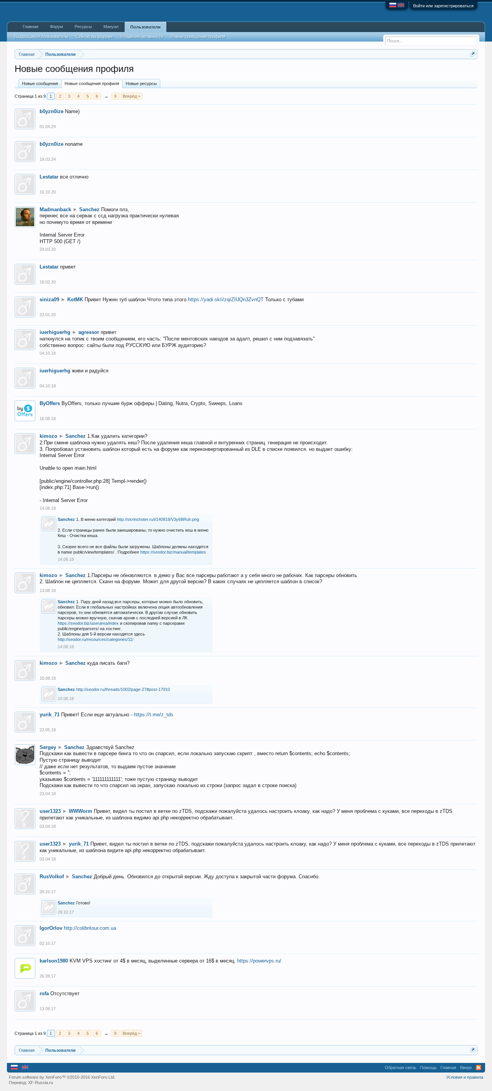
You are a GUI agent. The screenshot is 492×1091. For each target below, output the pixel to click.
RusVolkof (52, 876)
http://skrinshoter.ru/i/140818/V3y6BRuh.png (158, 519)
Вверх (466, 1067)
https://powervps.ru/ (259, 961)
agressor (88, 332)
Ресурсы (83, 26)
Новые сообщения (40, 83)
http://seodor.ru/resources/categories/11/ (95, 639)
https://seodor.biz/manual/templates (173, 552)
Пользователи (145, 27)
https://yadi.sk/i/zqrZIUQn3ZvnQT (226, 299)
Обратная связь (400, 1067)
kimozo (48, 436)
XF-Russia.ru (40, 1082)
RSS (478, 1067)
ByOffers (50, 403)
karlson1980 (54, 961)
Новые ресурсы (141, 83)
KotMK (75, 299)
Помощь (428, 1067)
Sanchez (89, 209)
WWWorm (80, 811)
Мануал (110, 26)
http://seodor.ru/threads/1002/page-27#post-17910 (123, 689)
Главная (30, 26)
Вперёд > (131, 96)
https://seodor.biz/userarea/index (88, 623)
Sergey (48, 747)
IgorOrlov (51, 928)
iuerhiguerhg (55, 332)
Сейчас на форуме (94, 36)
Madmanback (55, 209)
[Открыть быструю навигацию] (472, 54)
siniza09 (49, 299)
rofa (44, 993)
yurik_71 (50, 714)
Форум (56, 26)
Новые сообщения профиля (92, 83)
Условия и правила (464, 1077)
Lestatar (49, 177)
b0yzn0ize (51, 111)
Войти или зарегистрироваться (443, 5)
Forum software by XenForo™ (62, 1077)
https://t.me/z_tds (153, 714)
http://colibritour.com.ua (90, 928)
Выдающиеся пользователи (41, 36)
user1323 (50, 811)
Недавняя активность (142, 36)
